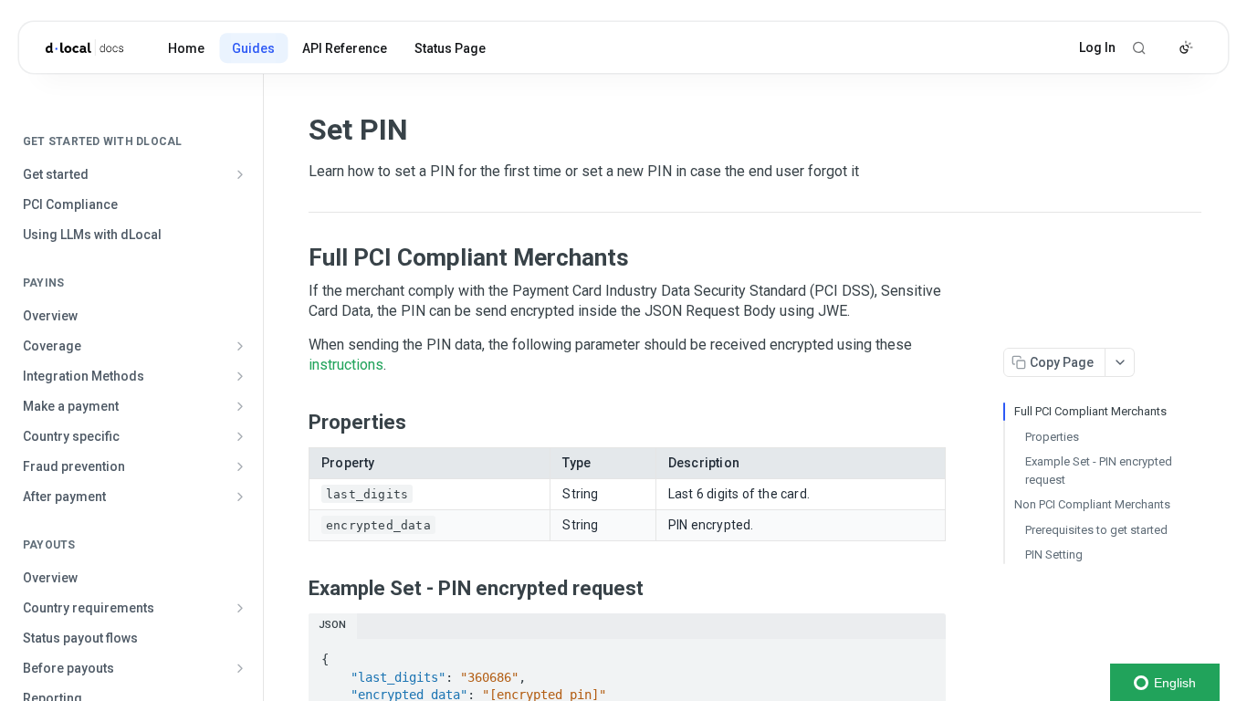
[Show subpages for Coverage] (240, 346)
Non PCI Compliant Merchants (1092, 504)
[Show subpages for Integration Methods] (240, 376)
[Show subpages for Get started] (240, 174)
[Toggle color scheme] (1185, 47)
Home (186, 48)
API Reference (344, 48)
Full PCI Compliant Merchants (1090, 411)
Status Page (450, 48)
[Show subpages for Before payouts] (240, 668)
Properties (1052, 437)
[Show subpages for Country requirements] (240, 608)
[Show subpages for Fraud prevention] (240, 466)
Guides (253, 48)
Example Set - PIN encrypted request (1098, 471)
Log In (1097, 47)
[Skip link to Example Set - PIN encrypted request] (296, 587)
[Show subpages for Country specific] (240, 436)
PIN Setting (1054, 554)
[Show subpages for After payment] (240, 496)
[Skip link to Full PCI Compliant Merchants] (296, 257)
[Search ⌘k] (1139, 47)
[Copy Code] (923, 653)
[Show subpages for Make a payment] (240, 406)
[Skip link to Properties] (296, 421)
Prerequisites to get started (1096, 530)
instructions (346, 364)
